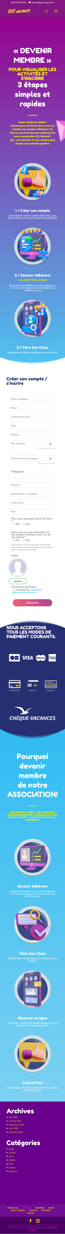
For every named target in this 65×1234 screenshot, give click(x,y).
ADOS (11, 1148)
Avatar (14, 555)
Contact (33, 1210)
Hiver (11, 1156)
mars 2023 (13, 1128)
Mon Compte (18, 1210)
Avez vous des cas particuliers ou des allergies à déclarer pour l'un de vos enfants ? (30, 534)
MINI (11, 1163)
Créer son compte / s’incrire (26, 381)
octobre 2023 (15, 1121)
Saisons (12, 1167)
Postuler (46, 1210)
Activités (39, 1207)
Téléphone (17, 471)
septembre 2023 (16, 1124)
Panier (30, 1212)
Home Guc (13, 1207)
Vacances (13, 1171)
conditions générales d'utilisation (27, 591)
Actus (51, 1207)
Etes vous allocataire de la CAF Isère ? (31, 519)
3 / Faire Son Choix (32, 347)
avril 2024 (13, 1117)
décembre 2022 (16, 1132)
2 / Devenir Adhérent (32, 275)
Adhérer (27, 1207)
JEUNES (12, 1160)
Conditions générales (23, 587)
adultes (12, 1152)
